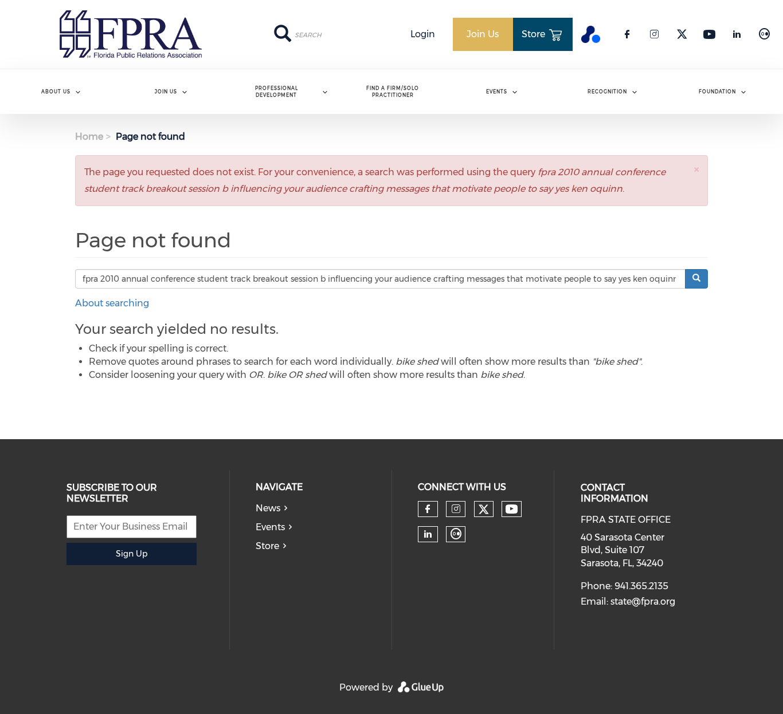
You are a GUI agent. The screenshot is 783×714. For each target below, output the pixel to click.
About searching (112, 303)
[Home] (130, 34)
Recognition (607, 91)
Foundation (717, 91)
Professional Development (276, 91)
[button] (696, 169)
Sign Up (131, 554)
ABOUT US (56, 91)
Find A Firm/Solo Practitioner (392, 91)
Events (496, 91)
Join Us (166, 91)
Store (267, 546)
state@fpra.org (642, 601)
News (268, 508)
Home (89, 136)
